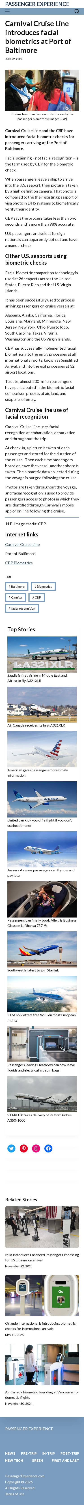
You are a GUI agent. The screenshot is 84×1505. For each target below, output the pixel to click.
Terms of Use (14, 1494)
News (10, 1453)
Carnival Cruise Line (22, 544)
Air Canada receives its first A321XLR (36, 725)
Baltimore (17, 586)
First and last (65, 1460)
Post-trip (69, 1453)
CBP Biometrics (19, 562)
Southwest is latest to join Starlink (33, 970)
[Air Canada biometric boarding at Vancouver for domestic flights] (42, 1364)
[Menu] (8, 11)
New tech (14, 1460)
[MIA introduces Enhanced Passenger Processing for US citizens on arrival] (42, 1227)
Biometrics (43, 586)
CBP (36, 597)
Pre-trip (29, 1453)
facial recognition (22, 608)
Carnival (15, 597)
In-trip (48, 1453)
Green (37, 1460)
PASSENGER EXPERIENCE (37, 4)
